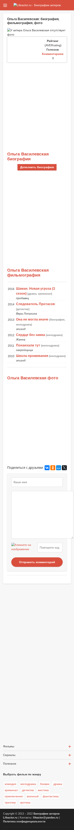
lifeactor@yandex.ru (45, 817)
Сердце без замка (30, 335)
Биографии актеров (47, 813)
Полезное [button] (9, 763)
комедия (10, 784)
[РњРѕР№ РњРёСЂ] (58, 467)
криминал (11, 790)
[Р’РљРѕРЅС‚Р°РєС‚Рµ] (47, 467)
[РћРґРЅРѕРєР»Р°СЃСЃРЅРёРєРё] (52, 467)
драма (57, 784)
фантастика (51, 796)
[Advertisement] (37, 102)
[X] (64, 467)
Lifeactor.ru (10, 817)
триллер (10, 802)
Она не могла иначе (32, 319)
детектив (28, 790)
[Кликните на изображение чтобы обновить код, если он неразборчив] (23, 547)
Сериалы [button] (9, 755)
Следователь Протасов (35, 304)
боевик (44, 784)
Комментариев (52, 54)
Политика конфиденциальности (24, 821)
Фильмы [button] (8, 746)
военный (33, 796)
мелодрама (28, 784)
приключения (14, 796)
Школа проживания (32, 356)
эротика (25, 802)
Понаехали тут (28, 345)
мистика (43, 790)
